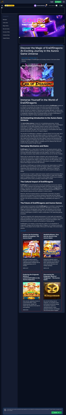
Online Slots (5, 22)
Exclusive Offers (6, 31)
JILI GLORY (23, 230)
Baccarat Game (6, 28)
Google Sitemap (6, 38)
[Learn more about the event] (33, 10)
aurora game (25, 58)
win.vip (24, 33)
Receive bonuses (41, 29)
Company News (6, 35)
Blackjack (5, 19)
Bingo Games (5, 25)
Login (52, 1)
